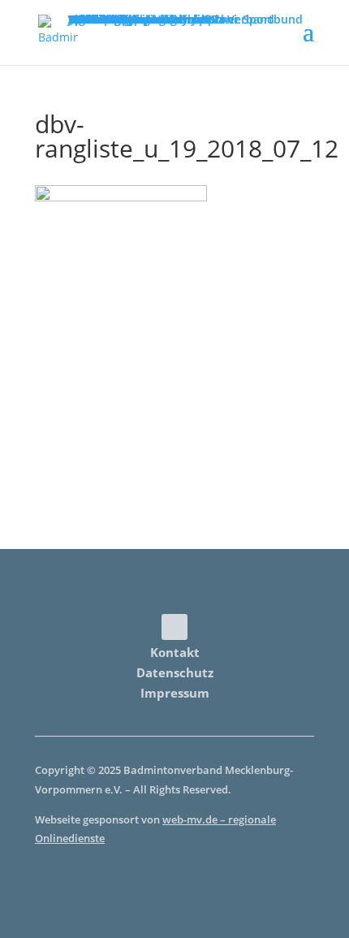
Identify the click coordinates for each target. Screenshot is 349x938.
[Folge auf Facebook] (174, 627)
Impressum (174, 693)
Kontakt (175, 652)
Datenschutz (174, 672)
